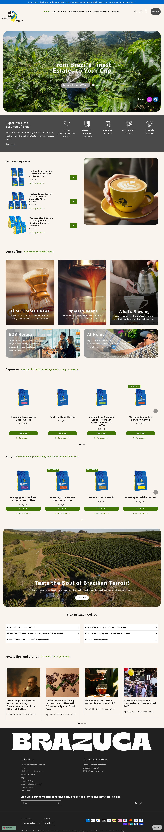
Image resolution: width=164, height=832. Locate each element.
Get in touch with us (95, 759)
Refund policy (42, 831)
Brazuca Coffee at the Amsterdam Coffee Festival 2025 (140, 703)
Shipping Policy (27, 781)
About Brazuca (101, 11)
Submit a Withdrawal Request (33, 765)
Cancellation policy (118, 831)
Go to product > (36, 183)
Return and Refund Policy (31, 784)
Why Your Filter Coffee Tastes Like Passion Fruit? (100, 702)
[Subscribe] (58, 803)
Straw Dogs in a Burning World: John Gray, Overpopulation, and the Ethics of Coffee (21, 705)
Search (23, 768)
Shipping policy (79, 831)
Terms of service (66, 831)
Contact (115, 11)
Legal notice (90, 831)
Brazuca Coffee (31, 831)
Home (47, 11)
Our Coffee (58, 11)
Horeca (155, 11)
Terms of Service (27, 787)
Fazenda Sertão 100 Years (75, 85)
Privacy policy (54, 831)
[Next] (155, 411)
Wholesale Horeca (28, 774)
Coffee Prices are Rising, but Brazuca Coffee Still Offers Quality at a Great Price (60, 705)
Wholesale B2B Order (80, 11)
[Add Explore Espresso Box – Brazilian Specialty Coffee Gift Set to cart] (73, 177)
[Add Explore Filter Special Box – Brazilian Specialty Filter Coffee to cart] (73, 201)
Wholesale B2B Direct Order (32, 771)
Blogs (23, 778)
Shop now (82, 597)
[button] (8, 828)
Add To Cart (23, 433)
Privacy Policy (26, 790)
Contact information (102, 831)
